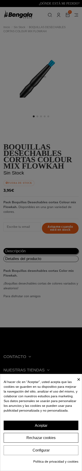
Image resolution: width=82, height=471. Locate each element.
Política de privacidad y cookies (55, 461)
